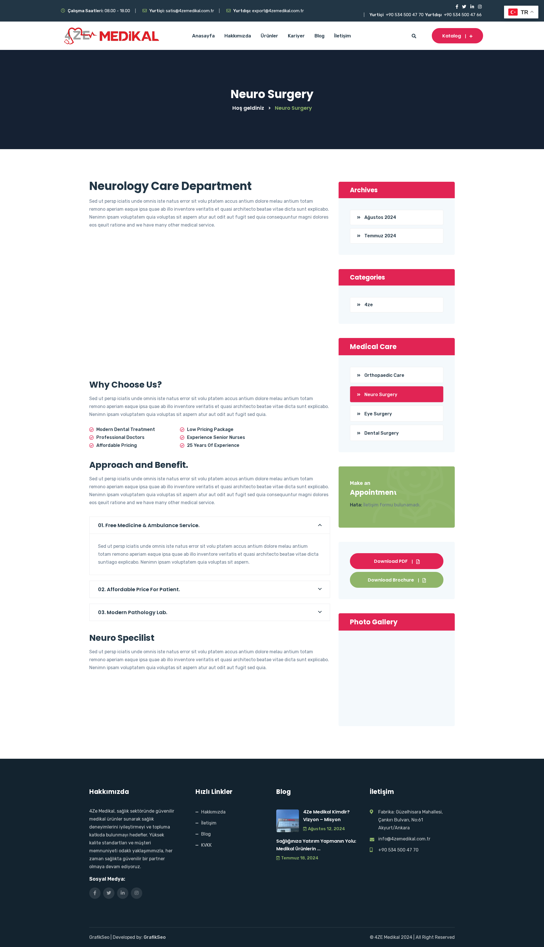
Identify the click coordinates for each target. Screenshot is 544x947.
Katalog (451, 36)
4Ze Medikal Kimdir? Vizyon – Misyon (326, 816)
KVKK (206, 845)
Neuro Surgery (380, 394)
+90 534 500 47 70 (405, 14)
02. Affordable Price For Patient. (139, 589)
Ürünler (269, 36)
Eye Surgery (378, 414)
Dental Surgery (381, 433)
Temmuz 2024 (380, 235)
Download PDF (391, 561)
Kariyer (296, 36)
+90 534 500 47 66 (463, 14)
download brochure (391, 580)
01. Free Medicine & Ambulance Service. (148, 525)
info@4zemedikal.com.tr (404, 839)
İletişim (342, 36)
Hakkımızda (237, 36)
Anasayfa (203, 36)
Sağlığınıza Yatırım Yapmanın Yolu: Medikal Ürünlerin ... (316, 845)
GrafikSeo (155, 937)
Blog (319, 36)
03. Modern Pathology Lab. (132, 612)
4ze (368, 304)
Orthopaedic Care (384, 375)
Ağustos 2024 (380, 217)
